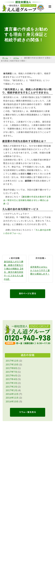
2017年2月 (11, 386)
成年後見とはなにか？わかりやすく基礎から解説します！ (40, 271)
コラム (16, 58)
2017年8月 (11, 368)
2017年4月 (11, 379)
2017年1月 (11, 390)
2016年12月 (12, 394)
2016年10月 (12, 401)
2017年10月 (12, 364)
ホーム (5, 58)
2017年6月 (11, 375)
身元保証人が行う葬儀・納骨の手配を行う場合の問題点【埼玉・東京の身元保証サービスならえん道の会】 (13, 270)
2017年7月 (11, 372)
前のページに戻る (27, 293)
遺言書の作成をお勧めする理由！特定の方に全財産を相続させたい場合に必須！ (27, 200)
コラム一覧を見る (27, 412)
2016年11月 (12, 397)
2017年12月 (12, 360)
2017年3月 (11, 383)
